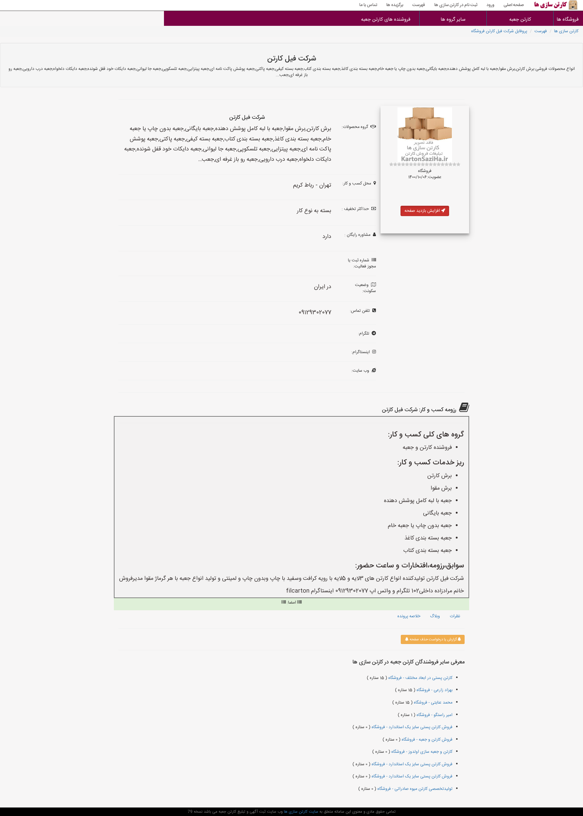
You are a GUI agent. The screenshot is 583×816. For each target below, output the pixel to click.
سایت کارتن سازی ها (300, 811)
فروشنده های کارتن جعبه (386, 19)
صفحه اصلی (513, 5)
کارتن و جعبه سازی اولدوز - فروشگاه (421, 752)
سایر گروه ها (453, 19)
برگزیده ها (394, 5)
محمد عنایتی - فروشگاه (432, 702)
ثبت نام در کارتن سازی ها (455, 5)
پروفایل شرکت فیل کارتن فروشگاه (499, 31)
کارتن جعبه (520, 19)
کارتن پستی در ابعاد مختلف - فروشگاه (419, 678)
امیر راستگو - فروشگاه (433, 715)
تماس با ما (368, 5)
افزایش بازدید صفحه (422, 211)
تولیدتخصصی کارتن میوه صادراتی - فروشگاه (414, 789)
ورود (490, 5)
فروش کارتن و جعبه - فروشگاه (426, 739)
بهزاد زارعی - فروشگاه (433, 690)
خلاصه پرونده (408, 616)
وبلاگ (435, 616)
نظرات (455, 616)
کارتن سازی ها (566, 31)
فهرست (418, 5)
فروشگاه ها (568, 19)
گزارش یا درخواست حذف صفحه (433, 639)
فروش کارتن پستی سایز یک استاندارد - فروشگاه (411, 727)
